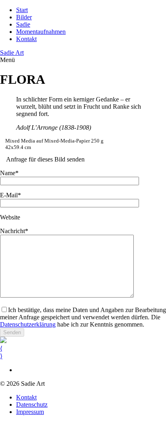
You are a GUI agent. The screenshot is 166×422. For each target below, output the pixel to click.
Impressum (30, 411)
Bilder (24, 17)
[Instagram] (18, 369)
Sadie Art (12, 52)
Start (22, 9)
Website (10, 217)
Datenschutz (32, 404)
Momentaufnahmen (41, 31)
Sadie (23, 24)
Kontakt (26, 38)
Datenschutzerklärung (28, 324)
